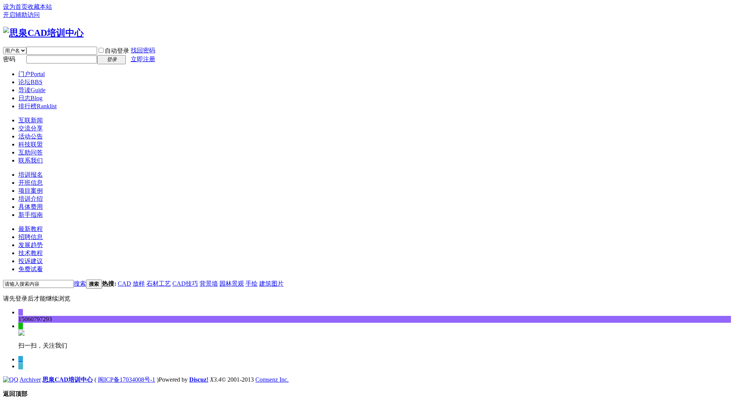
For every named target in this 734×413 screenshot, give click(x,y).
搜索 (80, 283)
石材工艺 (158, 283)
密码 (9, 59)
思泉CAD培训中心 (67, 379)
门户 (31, 74)
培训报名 (30, 174)
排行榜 (37, 106)
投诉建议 (30, 261)
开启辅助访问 (21, 14)
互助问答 (30, 152)
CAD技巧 (185, 283)
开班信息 (30, 182)
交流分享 (30, 128)
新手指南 (30, 214)
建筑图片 (271, 283)
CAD (124, 283)
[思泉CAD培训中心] (43, 33)
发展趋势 (30, 245)
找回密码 (143, 50)
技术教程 (30, 253)
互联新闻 (30, 120)
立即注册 (143, 59)
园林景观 (231, 283)
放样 (139, 283)
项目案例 (30, 190)
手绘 (251, 283)
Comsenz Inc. (272, 379)
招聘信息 (30, 237)
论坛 (30, 82)
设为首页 (15, 6)
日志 (30, 98)
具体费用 (30, 206)
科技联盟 (30, 144)
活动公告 (30, 136)
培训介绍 (30, 198)
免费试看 (30, 269)
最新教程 (30, 229)
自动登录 (117, 50)
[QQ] (10, 379)
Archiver (30, 379)
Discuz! (198, 379)
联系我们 (30, 160)
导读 (31, 90)
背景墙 (209, 283)
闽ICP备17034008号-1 (126, 379)
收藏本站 (40, 6)
